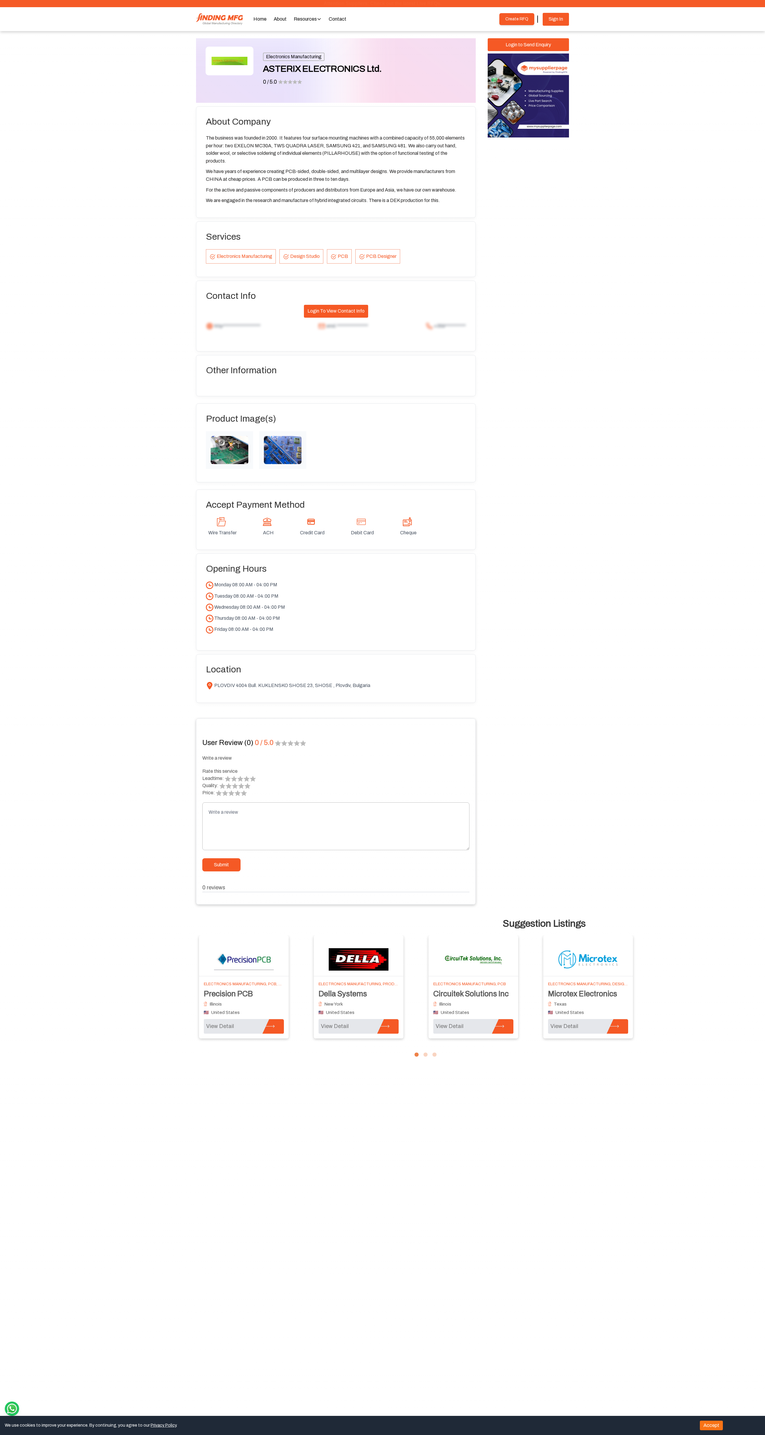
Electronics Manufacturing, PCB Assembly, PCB (370, 984)
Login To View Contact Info (336, 310)
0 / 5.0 (270, 82)
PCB (343, 256)
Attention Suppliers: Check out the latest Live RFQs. (382, 3)
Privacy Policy (163, 1425)
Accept (711, 1425)
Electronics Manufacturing (294, 56)
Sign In (556, 19)
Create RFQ (516, 19)
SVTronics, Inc (343, 994)
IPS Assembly (571, 994)
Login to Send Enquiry (528, 44)
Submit (221, 864)
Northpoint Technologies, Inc (252, 994)
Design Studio (305, 256)
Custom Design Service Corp (482, 994)
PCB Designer (381, 256)
